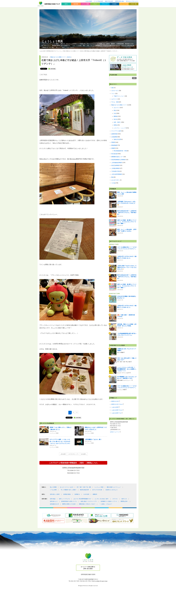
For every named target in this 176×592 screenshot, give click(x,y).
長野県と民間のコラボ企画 (68, 504)
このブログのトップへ (73, 454)
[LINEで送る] (52, 69)
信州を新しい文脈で (55, 494)
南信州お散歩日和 (84, 489)
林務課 (113, 148)
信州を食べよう (54, 501)
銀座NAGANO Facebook (117, 404)
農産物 (115, 116)
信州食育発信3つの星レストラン (69, 501)
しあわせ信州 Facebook (116, 410)
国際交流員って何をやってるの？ (87, 504)
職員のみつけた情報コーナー (58, 57)
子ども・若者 (115, 102)
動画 (112, 177)
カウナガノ (115, 498)
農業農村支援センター (117, 156)
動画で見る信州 (109, 1)
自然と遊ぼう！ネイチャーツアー (89, 501)
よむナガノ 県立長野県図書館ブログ (82, 498)
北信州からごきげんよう (112, 489)
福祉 (112, 87)
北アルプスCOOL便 (97, 489)
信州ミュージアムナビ (64, 498)
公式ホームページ (115, 431)
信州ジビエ (124, 498)
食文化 (69, 57)
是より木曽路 (53, 487)
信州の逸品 (52, 498)
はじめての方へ (115, 180)
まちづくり (117, 107)
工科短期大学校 (115, 171)
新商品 (115, 125)
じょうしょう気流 (52, 41)
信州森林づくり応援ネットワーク (109, 501)
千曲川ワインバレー (119, 96)
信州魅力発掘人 (67, 494)
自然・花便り (117, 122)
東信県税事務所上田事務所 (118, 159)
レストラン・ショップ (120, 128)
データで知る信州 (98, 1)
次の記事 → (84, 454)
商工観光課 (114, 153)
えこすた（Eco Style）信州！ (102, 498)
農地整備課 (114, 145)
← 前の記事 (63, 454)
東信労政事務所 (115, 165)
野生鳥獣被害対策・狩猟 (120, 150)
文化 (115, 113)
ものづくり (114, 99)
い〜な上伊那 (53, 489)
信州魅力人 (77, 494)
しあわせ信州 (88, 1)
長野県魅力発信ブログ (51, 51)
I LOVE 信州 (86, 494)
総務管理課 (114, 134)
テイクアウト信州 (116, 131)
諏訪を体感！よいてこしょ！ (114, 487)
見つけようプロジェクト (132, 1)
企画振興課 (114, 137)
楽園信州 (95, 494)
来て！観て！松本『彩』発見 (84, 487)
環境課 (113, 142)
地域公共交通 (117, 139)
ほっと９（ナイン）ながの (66, 487)
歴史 (115, 110)
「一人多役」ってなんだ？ (105, 504)
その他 (113, 183)
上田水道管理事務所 (116, 174)
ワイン (113, 93)
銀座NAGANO (115, 401)
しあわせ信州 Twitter (116, 412)
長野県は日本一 (124, 501)
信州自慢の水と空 (54, 504)
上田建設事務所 (115, 168)
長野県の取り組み (119, 1)
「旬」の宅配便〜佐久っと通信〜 (68, 489)
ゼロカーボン (115, 90)
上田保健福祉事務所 (116, 162)
